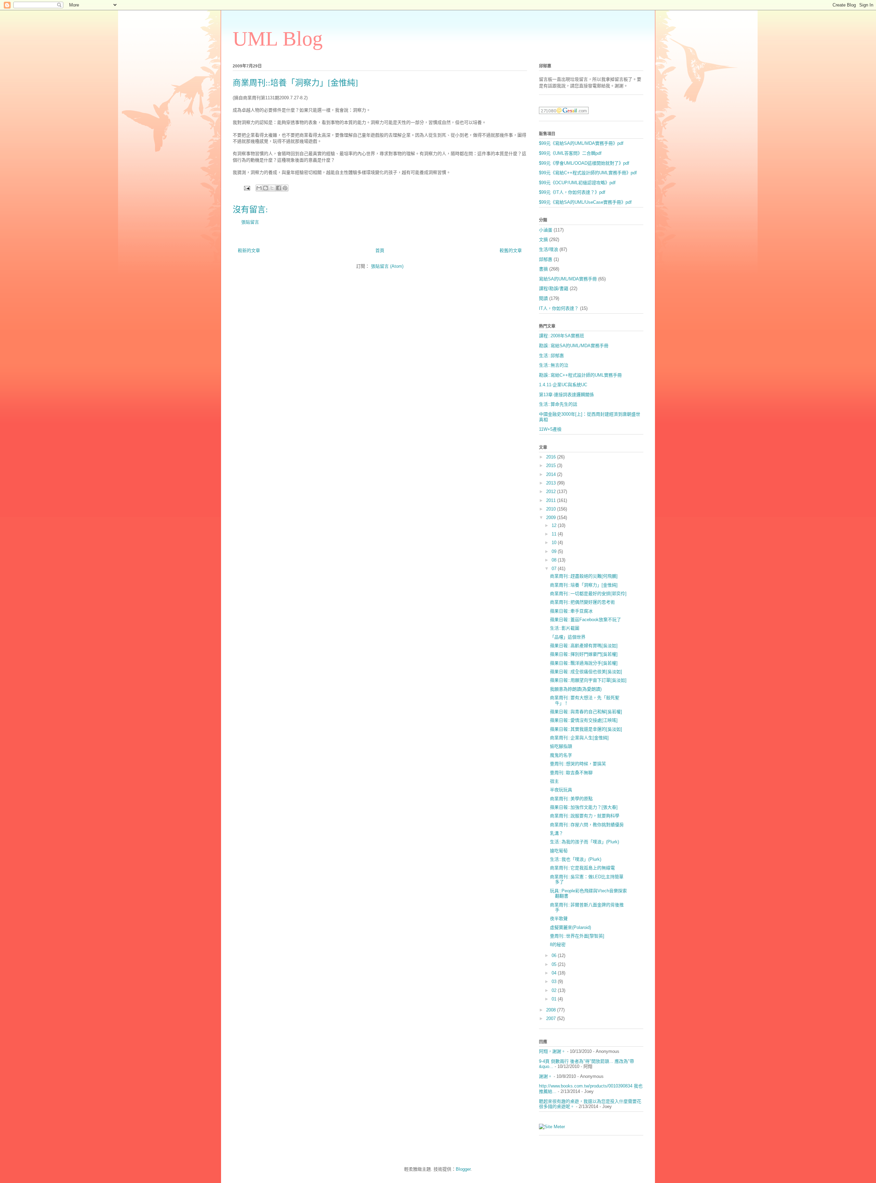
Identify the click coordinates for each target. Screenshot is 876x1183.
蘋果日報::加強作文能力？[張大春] (584, 807)
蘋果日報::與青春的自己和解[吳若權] (586, 711)
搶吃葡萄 (559, 850)
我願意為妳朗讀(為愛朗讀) (576, 689)
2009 (551, 517)
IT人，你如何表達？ (559, 308)
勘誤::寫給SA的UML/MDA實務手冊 (573, 345)
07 (555, 568)
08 (555, 560)
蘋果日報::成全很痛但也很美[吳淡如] (586, 671)
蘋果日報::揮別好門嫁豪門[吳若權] (584, 654)
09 (555, 551)
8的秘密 (558, 944)
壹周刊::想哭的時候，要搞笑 (578, 763)
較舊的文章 (511, 250)
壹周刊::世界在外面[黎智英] (577, 936)
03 (555, 981)
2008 (551, 1009)
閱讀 (543, 298)
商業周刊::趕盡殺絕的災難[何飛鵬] (584, 576)
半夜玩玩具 (561, 789)
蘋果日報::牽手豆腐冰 (571, 611)
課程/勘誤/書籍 (553, 288)
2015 (551, 465)
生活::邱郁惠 (551, 355)
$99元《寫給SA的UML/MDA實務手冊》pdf (581, 143)
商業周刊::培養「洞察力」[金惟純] (584, 585)
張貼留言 (250, 222)
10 (555, 542)
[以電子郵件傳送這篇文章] (259, 188)
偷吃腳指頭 (561, 746)
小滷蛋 (545, 229)
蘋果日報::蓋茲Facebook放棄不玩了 (585, 619)
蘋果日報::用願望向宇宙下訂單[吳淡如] (588, 680)
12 (555, 525)
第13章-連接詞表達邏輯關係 (566, 394)
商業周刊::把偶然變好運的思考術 (582, 602)
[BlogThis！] (265, 188)
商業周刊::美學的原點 (571, 798)
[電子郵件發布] (247, 187)
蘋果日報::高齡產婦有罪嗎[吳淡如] (584, 645)
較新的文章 (249, 250)
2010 (551, 509)
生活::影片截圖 (564, 628)
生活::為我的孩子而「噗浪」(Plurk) (584, 841)
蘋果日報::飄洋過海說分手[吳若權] (584, 663)
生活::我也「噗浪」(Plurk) (575, 859)
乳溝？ (556, 833)
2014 (551, 474)
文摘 (543, 239)
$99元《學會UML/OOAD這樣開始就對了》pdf (584, 163)
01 (555, 999)
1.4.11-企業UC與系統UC (563, 384)
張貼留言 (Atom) (387, 266)
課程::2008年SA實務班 (561, 335)
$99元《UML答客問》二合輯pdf (570, 153)
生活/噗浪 (548, 249)
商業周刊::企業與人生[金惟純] (579, 737)
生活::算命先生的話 (558, 404)
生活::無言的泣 (553, 365)
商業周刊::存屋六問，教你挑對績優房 (587, 824)
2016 (551, 457)
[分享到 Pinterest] (285, 188)
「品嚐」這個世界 (567, 637)
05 (555, 964)
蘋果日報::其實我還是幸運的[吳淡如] (586, 729)
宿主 (554, 781)
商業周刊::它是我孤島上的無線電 (582, 867)
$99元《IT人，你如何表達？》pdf (572, 192)
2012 (551, 491)
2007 (551, 1018)
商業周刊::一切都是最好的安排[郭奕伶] (588, 593)
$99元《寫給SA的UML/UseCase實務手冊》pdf (585, 202)
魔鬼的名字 (561, 755)
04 (555, 973)
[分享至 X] (272, 188)
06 (555, 955)
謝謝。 (545, 1076)
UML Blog (278, 38)
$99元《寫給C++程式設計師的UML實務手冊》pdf (588, 172)
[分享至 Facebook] (278, 188)
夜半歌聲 (559, 918)
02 (555, 990)
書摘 (543, 269)
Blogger (463, 1169)
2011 (551, 500)
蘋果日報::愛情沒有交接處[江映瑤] (584, 720)
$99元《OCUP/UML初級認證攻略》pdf (577, 182)
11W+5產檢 (550, 429)
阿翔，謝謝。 (552, 1051)
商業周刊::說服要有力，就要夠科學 (584, 815)
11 (555, 534)
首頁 (379, 250)
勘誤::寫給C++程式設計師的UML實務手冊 (580, 375)
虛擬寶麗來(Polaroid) (570, 927)
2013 (551, 483)
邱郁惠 (545, 259)
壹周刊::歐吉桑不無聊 (571, 772)
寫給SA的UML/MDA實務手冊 (568, 278)
